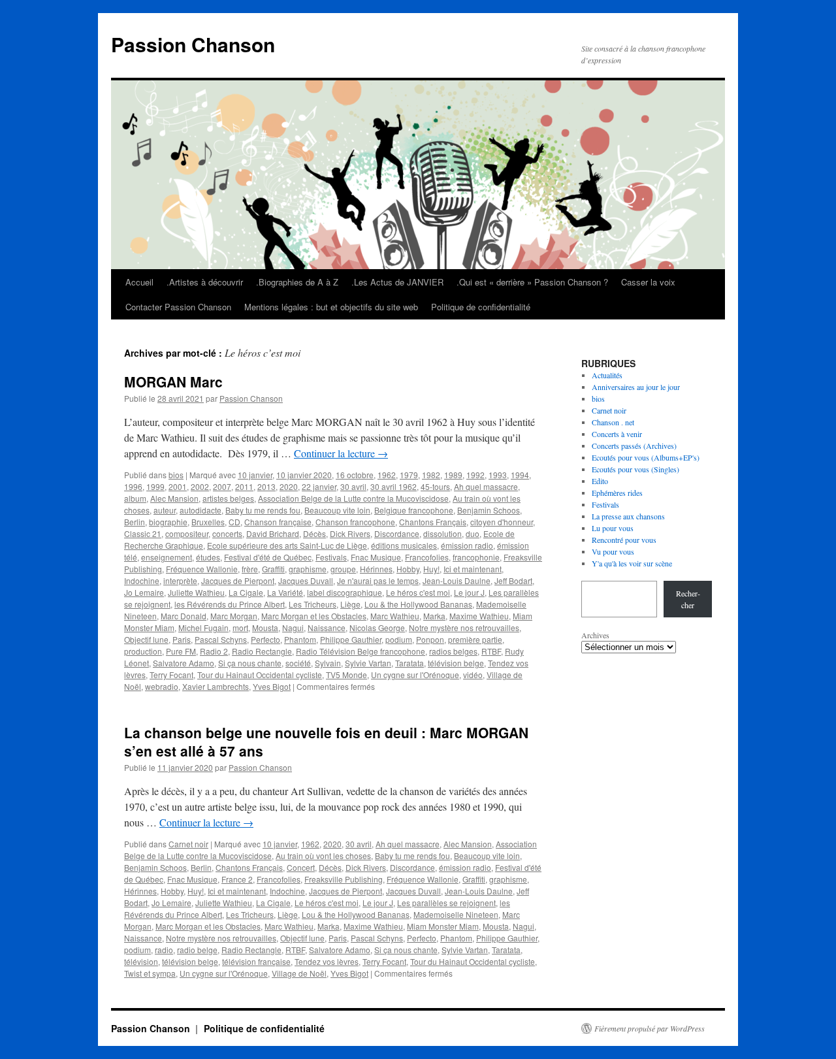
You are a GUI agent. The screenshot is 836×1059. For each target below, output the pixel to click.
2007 (222, 486)
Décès (314, 533)
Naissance (327, 627)
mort (240, 627)
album (135, 498)
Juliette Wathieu (196, 592)
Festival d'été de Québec (268, 556)
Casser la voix (648, 282)
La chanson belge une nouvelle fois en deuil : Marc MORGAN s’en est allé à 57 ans (326, 741)
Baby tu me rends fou (262, 509)
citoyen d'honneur (501, 521)
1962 (387, 474)
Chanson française (278, 521)
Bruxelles (208, 521)
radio (164, 949)
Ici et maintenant (472, 568)
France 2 (237, 879)
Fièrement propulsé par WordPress (649, 1028)
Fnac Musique (376, 556)
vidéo (473, 674)
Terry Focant (171, 674)
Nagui (293, 627)
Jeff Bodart (513, 580)
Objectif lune (146, 639)
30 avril (353, 486)
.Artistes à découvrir (205, 282)
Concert (301, 867)
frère (250, 568)
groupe (343, 568)
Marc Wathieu (394, 615)
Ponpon (430, 639)
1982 (431, 474)
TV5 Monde (346, 674)
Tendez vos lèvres (327, 961)
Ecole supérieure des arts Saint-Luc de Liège (287, 545)
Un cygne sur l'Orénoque (415, 674)
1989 (453, 474)
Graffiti (273, 568)
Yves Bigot (272, 686)
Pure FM (181, 651)
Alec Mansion (174, 498)
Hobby (407, 568)
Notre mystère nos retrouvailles (464, 627)
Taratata (409, 662)
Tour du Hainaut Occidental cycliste (259, 674)
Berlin (134, 521)
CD (234, 521)
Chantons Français (432, 521)
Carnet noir (188, 843)
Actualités (607, 375)
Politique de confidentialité (480, 307)
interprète (180, 580)
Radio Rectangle (262, 651)
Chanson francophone (355, 521)
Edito (600, 481)
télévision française (256, 961)
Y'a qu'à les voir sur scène (632, 563)
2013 (266, 486)
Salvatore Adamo (183, 662)
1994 (520, 474)
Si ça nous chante (249, 662)
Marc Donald (183, 615)
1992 (475, 474)
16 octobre (355, 474)
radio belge (197, 949)
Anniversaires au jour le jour (636, 387)
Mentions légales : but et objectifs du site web (331, 307)
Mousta (265, 627)
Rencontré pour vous (624, 539)
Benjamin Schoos (488, 509)
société (298, 662)
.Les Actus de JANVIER (397, 282)
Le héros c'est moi (418, 592)
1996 (133, 486)
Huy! (431, 568)
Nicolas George (377, 627)
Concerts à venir (617, 434)
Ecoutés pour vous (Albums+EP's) (645, 457)
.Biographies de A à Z (297, 282)
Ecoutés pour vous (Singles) (635, 469)
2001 (178, 486)
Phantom (300, 639)
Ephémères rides (617, 492)
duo (472, 533)
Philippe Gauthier (350, 639)
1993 (498, 474)
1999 (155, 486)
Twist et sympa (150, 973)
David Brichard (272, 533)
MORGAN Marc (173, 381)
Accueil (139, 282)
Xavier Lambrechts (215, 686)
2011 (244, 486)
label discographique (344, 592)
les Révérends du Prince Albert (229, 604)
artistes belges (228, 498)
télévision (141, 961)
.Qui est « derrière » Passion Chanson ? (532, 282)
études (208, 556)
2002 (200, 486)
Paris (181, 639)
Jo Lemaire (144, 592)
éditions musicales (404, 545)
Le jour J (469, 592)
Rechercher (688, 599)
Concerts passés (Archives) (634, 445)
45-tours (435, 486)
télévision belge (456, 662)
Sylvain (328, 662)
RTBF (491, 651)
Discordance (396, 533)
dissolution (442, 533)
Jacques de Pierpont (237, 580)
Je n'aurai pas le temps (378, 580)
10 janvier (255, 474)
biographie (168, 521)
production (143, 651)
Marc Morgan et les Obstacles (313, 615)
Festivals (331, 556)
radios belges (453, 651)
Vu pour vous (613, 551)
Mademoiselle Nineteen (455, 914)
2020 (289, 486)
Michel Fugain (203, 627)
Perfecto (265, 639)
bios (176, 474)
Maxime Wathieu (479, 615)
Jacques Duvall (305, 580)
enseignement (166, 556)
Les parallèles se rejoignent (446, 902)
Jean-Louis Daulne (456, 580)
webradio (161, 686)
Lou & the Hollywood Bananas (418, 604)
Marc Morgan (233, 615)
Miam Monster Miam (443, 926)
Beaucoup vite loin (337, 509)
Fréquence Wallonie (202, 568)
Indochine (141, 580)
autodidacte (200, 509)
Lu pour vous (613, 528)
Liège (350, 604)
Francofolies (427, 556)
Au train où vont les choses (323, 855)
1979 (409, 474)
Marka (434, 615)
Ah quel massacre (486, 486)
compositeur (186, 533)
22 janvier (319, 486)
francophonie (476, 556)
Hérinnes (376, 568)
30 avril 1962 (393, 486)
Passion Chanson (193, 44)
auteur (164, 509)
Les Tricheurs (312, 604)
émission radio (467, 545)
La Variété (285, 592)
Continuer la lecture (341, 453)
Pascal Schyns (221, 639)
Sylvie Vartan (368, 662)
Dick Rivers (350, 533)
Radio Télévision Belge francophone (360, 651)
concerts (227, 533)
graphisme (308, 568)
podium (398, 639)
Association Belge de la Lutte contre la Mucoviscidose (353, 498)
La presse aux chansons (628, 516)
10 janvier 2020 (304, 474)
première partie (475, 639)
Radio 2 (214, 651)
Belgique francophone (413, 509)
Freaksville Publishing (343, 879)
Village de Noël (299, 973)
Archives (595, 635)
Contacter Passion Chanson (178, 307)
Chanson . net (613, 422)
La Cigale (246, 592)
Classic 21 (142, 533)
